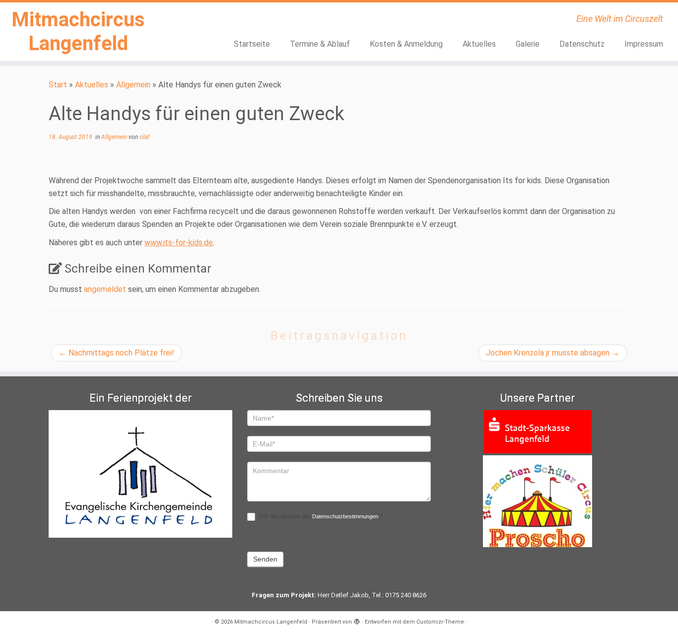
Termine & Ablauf (320, 44)
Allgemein (133, 84)
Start (58, 84)
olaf (144, 137)
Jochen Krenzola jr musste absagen (552, 352)
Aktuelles (479, 44)
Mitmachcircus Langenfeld (78, 31)
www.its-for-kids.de (178, 242)
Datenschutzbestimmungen (345, 516)
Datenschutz (582, 44)
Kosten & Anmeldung (406, 44)
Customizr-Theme (440, 622)
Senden (265, 559)
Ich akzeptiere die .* (320, 516)
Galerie (528, 44)
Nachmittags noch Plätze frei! (116, 352)
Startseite (252, 44)
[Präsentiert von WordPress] (356, 620)
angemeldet (105, 289)
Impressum (643, 44)
